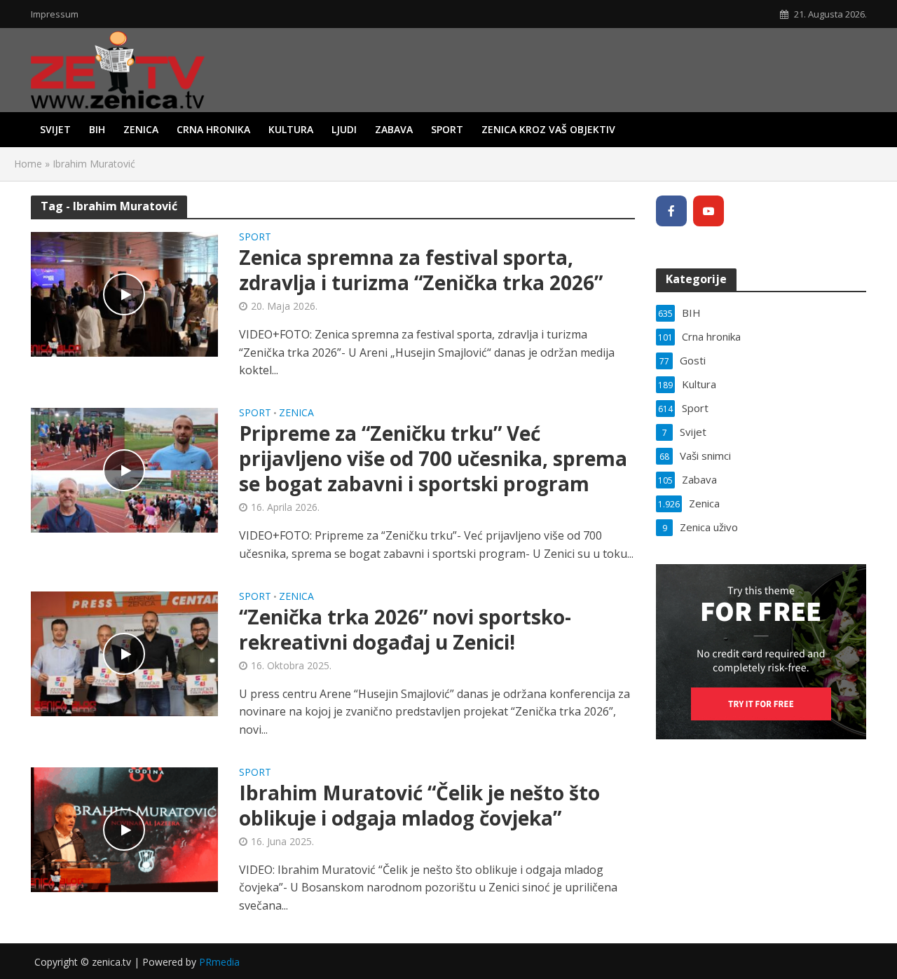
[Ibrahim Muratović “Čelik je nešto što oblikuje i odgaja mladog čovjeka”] (125, 828)
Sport (447, 129)
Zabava (394, 129)
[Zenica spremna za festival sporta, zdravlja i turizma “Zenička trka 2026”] (125, 293)
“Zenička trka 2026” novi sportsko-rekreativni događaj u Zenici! (405, 629)
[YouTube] (708, 211)
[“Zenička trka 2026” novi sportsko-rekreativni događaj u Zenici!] (125, 652)
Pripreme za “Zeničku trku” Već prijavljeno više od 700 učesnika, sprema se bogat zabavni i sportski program (433, 458)
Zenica (140, 129)
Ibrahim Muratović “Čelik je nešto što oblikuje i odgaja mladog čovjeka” (419, 805)
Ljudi (344, 129)
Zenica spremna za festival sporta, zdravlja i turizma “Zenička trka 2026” (421, 270)
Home (28, 163)
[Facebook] (671, 211)
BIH (97, 129)
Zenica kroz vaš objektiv (548, 129)
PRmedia (219, 961)
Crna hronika (213, 129)
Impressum (54, 14)
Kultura (290, 129)
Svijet (55, 129)
